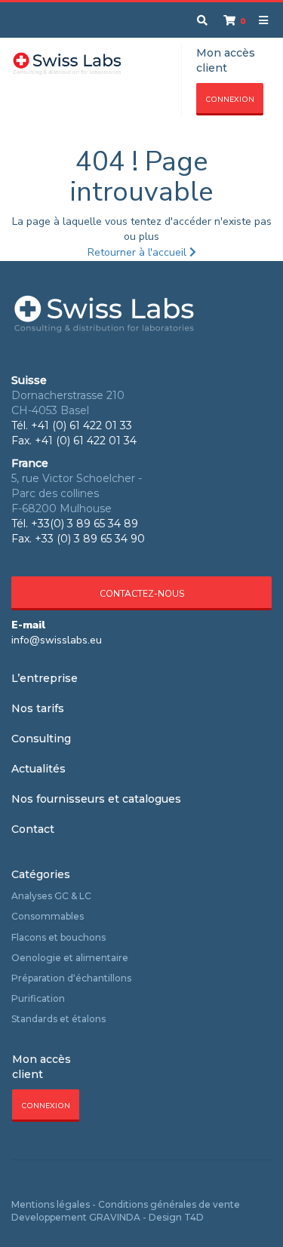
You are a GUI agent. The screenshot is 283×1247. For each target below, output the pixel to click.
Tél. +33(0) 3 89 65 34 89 (74, 523)
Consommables (47, 916)
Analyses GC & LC (51, 895)
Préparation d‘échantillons (71, 978)
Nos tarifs (37, 708)
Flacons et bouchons (58, 937)
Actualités (38, 769)
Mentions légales (50, 1204)
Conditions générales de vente (169, 1204)
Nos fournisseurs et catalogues (96, 799)
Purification (38, 998)
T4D (194, 1217)
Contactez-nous (142, 594)
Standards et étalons (58, 1018)
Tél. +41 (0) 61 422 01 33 (71, 425)
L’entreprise (44, 678)
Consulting (41, 738)
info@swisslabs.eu (56, 640)
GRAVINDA (114, 1217)
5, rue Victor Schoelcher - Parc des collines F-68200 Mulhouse (76, 493)
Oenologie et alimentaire (69, 957)
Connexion (229, 99)
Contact (32, 829)
